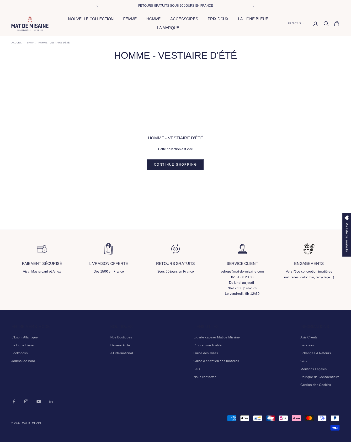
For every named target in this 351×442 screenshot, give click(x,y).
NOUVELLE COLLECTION (91, 19)
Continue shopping (175, 164)
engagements (309, 264)
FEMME (130, 19)
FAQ (196, 369)
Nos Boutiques (121, 337)
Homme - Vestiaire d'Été (54, 42)
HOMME (153, 19)
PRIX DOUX (218, 19)
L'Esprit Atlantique (24, 337)
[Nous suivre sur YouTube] (38, 401)
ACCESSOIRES (184, 19)
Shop (30, 42)
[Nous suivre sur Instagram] (26, 401)
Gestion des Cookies (315, 385)
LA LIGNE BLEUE (253, 19)
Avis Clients (308, 337)
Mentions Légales (313, 369)
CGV (304, 361)
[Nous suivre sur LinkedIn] (51, 401)
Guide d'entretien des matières (216, 361)
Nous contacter (204, 377)
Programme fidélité (207, 345)
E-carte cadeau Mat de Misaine (216, 337)
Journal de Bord (23, 361)
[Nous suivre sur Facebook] (13, 401)
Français (294, 23)
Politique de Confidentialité (320, 377)
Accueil (16, 42)
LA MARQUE (168, 28)
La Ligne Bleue (22, 345)
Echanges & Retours (315, 353)
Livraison (307, 345)
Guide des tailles (205, 353)
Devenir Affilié (120, 345)
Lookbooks (19, 353)
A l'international (121, 353)
